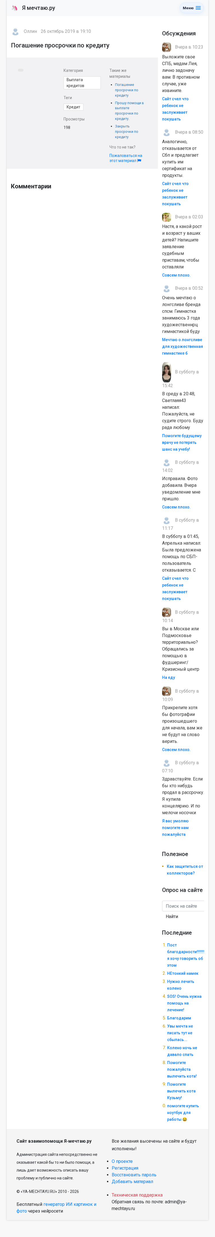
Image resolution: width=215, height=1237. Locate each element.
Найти (172, 916)
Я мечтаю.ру (33, 7)
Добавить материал (132, 1181)
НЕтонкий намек (182, 973)
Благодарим (179, 1018)
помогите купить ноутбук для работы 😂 (183, 1113)
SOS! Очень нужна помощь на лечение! (184, 1003)
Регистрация (125, 1168)
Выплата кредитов (75, 82)
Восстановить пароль (134, 1174)
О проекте (122, 1161)
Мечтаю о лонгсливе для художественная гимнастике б (182, 346)
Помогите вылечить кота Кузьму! (181, 1091)
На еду (168, 677)
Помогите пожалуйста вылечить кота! (182, 1069)
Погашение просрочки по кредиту (126, 90)
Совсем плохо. (176, 275)
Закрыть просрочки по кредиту (126, 131)
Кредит (73, 107)
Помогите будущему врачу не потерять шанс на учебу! (182, 442)
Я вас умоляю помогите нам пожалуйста (175, 828)
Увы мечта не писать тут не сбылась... (180, 1033)
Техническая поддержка (137, 1195)
